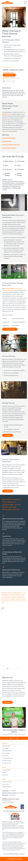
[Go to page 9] (20, 668)
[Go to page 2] (9, 668)
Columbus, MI (5, 93)
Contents (4, 189)
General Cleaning (6, 763)
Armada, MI (21, 92)
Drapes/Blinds (5, 186)
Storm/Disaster (6, 753)
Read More (7, 702)
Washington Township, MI (8, 90)
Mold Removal (7, 141)
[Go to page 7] (17, 668)
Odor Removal (13, 186)
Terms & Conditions (7, 781)
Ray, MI (18, 95)
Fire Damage (5, 748)
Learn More (7, 435)
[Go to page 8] (19, 668)
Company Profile (6, 770)
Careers (4, 772)
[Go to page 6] (15, 668)
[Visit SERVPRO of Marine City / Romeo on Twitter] (14, 738)
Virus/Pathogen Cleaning (8, 183)
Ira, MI (8, 95)
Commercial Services (8, 138)
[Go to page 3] (11, 668)
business (9, 131)
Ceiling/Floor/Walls (7, 184)
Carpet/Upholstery (20, 183)
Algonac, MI (20, 93)
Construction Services (9, 148)
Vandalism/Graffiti (16, 188)
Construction (5, 755)
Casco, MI (13, 95)
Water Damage (6, 745)
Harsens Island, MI (6, 92)
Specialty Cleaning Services (11, 144)
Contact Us (5, 775)
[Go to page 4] (12, 668)
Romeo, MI (14, 92)
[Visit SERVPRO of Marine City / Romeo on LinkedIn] (10, 738)
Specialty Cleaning (6, 760)
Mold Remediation (6, 750)
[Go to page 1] (8, 668)
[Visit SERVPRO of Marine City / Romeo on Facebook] (17, 738)
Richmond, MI (13, 93)
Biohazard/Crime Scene (17, 181)
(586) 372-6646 (9, 75)
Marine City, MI (19, 90)
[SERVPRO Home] (7, 2)
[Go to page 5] (14, 668)
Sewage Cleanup (6, 181)
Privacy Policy (5, 784)
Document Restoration (18, 184)
